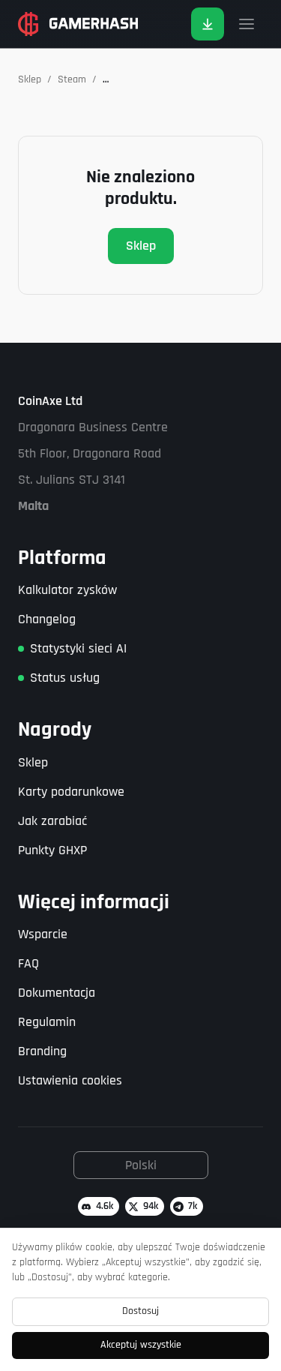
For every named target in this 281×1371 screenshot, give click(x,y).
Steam (72, 79)
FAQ (28, 963)
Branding (42, 1051)
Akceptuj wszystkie (140, 1345)
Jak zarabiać (52, 821)
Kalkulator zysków (67, 589)
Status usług (65, 677)
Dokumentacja (56, 992)
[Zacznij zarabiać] (207, 24)
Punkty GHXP (52, 850)
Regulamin (47, 1021)
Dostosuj (140, 1311)
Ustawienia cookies (70, 1080)
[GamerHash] (78, 24)
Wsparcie (42, 934)
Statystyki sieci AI (78, 648)
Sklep (29, 79)
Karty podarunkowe (71, 791)
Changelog (47, 619)
